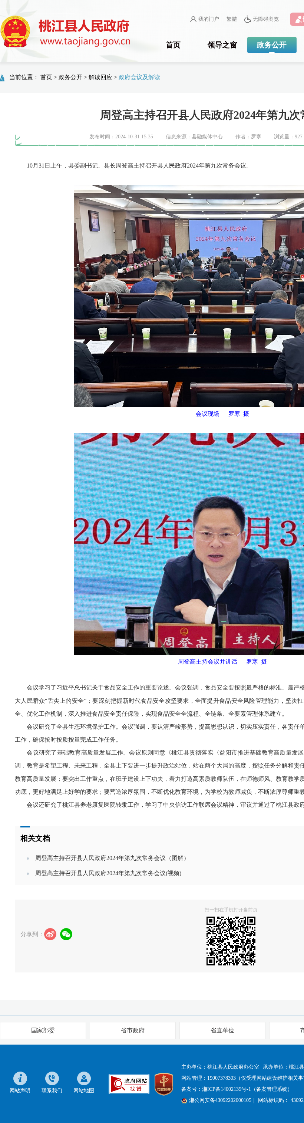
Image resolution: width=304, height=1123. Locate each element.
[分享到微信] (66, 934)
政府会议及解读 (139, 77)
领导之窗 (222, 45)
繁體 (232, 19)
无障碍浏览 (266, 19)
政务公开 (272, 45)
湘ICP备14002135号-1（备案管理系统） (247, 1089)
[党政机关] (164, 1083)
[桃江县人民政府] (66, 31)
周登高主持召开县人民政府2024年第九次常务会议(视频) (108, 873)
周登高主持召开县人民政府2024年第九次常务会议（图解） (112, 858)
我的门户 (208, 19)
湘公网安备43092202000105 (220, 1100)
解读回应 (100, 77)
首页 (173, 45)
